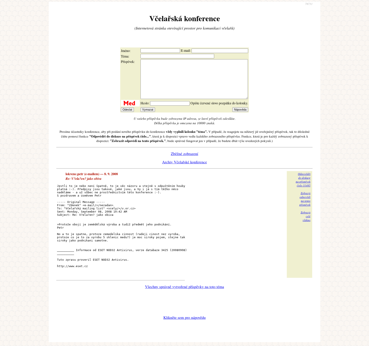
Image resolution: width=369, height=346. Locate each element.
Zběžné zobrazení (184, 153)
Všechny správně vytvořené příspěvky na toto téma (184, 286)
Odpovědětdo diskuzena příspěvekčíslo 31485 (303, 179)
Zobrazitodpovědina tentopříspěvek (304, 199)
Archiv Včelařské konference (184, 161)
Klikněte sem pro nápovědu (184, 317)
